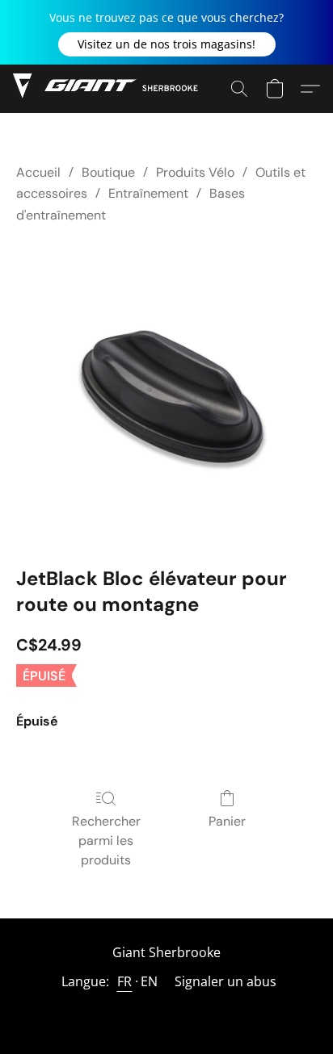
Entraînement (148, 193)
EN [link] (149, 981)
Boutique (108, 172)
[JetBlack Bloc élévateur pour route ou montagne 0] (166, 391)
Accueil (38, 172)
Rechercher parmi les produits (106, 840)
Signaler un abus (225, 981)
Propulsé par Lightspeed (166, 1010)
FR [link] (125, 981)
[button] (167, 44)
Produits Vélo (195, 172)
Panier (227, 821)
